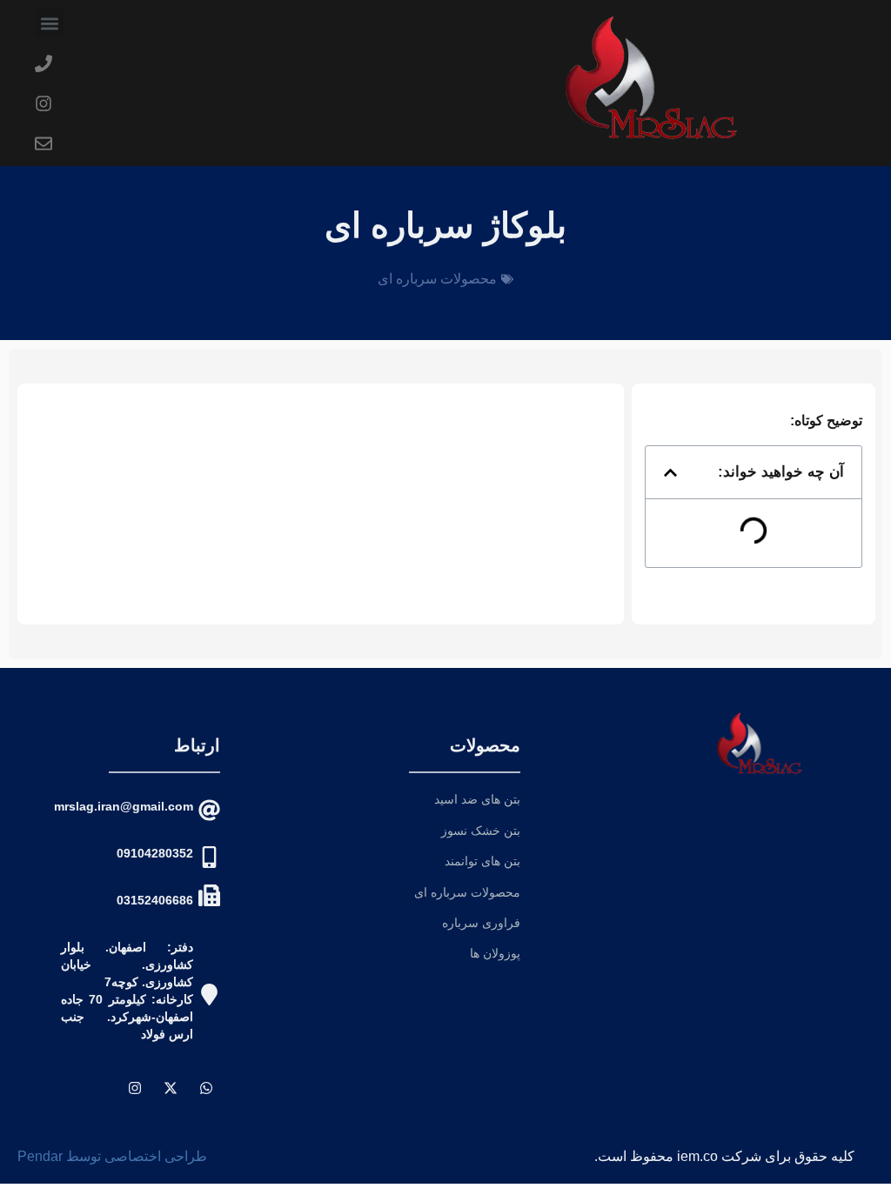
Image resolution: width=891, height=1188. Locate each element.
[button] (49, 23)
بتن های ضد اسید (477, 799)
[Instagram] (135, 1088)
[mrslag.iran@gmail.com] (209, 810)
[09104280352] (209, 857)
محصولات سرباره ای (437, 278)
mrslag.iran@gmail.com (123, 806)
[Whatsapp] (206, 1088)
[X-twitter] (170, 1088)
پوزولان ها (495, 953)
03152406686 (155, 900)
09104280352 (155, 853)
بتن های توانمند (482, 861)
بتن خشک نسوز (480, 831)
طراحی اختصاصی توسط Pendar (112, 1156)
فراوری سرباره (481, 923)
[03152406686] (209, 895)
